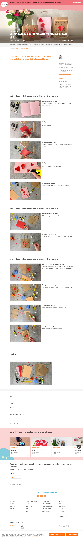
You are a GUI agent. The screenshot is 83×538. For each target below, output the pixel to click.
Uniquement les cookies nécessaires (56, 534)
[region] (41, 534)
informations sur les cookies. (33, 536)
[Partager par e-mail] (45, 496)
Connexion (78, 2)
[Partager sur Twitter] (41, 496)
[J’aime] (28, 455)
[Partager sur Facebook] (38, 496)
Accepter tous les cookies (72, 534)
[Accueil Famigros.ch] (4, 4)
